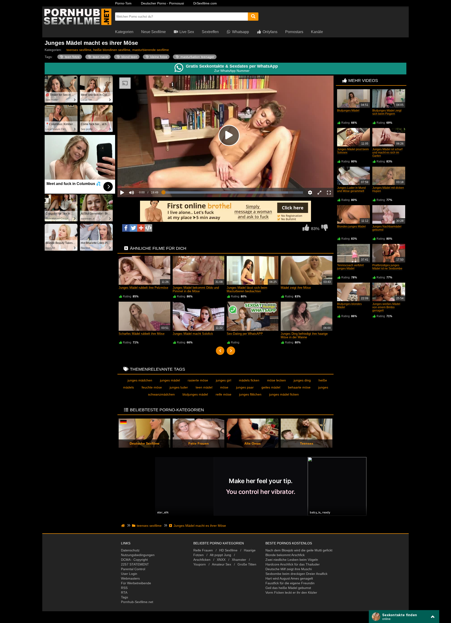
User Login (129, 574)
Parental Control (133, 569)
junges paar (245, 387)
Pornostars (294, 32)
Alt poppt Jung (220, 555)
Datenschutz (130, 550)
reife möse (223, 394)
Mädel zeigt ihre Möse (296, 287)
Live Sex (186, 32)
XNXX (221, 559)
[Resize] (319, 192)
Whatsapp (240, 32)
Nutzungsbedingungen (138, 555)
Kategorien (124, 32)
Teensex (306, 443)
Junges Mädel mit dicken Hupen (388, 189)
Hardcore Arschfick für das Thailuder (292, 564)
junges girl (223, 380)
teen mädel (204, 387)
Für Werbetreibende (136, 583)
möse (224, 387)
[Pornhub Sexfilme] (77, 25)
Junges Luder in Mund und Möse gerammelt (351, 189)
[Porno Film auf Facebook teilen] (126, 228)
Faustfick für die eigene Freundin (290, 583)
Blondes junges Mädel (351, 226)
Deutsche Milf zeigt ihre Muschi (288, 569)
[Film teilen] (141, 228)
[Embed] (148, 228)
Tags (124, 597)
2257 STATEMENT (135, 564)
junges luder (179, 387)
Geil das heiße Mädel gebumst (288, 588)
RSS (124, 588)
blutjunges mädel (195, 394)
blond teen (129, 57)
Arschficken (201, 559)
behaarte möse (299, 387)
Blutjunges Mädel (348, 110)
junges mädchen (140, 380)
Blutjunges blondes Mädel (349, 305)
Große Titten (246, 564)
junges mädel (170, 380)
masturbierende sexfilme (150, 50)
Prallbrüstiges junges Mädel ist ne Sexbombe (387, 267)
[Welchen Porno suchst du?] (253, 16)
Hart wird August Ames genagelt (289, 578)
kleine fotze (158, 57)
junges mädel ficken (284, 394)
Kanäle (317, 32)
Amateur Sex (221, 564)
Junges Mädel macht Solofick (193, 333)
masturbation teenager (196, 57)
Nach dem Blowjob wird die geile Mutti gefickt (298, 550)
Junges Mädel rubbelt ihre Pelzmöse (143, 287)
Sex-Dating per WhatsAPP (245, 333)
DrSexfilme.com (205, 3)
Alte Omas (252, 443)
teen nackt (100, 57)
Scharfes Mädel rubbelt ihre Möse (141, 333)
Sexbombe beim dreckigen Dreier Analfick (296, 574)
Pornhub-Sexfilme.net (137, 602)
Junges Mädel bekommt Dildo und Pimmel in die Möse (196, 289)
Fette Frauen (198, 443)
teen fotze (72, 57)
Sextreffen (210, 32)
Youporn (199, 564)
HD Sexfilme (228, 550)
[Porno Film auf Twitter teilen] (133, 228)
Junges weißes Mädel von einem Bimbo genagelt (386, 307)
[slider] (139, 178)
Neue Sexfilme (153, 32)
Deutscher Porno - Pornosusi (162, 3)
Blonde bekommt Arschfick (285, 555)
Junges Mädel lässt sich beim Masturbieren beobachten (247, 289)
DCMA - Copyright (134, 559)
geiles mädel (270, 387)
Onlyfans (269, 32)
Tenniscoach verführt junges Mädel (350, 267)
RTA (124, 592)
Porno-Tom (123, 3)
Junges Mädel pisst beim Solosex (353, 151)
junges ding (302, 380)
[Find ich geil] (306, 229)
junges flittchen (250, 394)
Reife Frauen (203, 550)
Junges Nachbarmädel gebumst (386, 228)
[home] (123, 525)
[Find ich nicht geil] (324, 229)
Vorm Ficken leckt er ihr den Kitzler (291, 592)
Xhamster (239, 559)
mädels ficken (249, 380)
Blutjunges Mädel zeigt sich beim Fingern (386, 112)
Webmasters (130, 578)
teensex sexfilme (78, 50)
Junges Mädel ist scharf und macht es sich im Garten (387, 153)
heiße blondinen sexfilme (111, 50)
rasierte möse (198, 380)
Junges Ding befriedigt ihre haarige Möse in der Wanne (304, 335)
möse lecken (276, 380)
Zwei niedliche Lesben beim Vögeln (291, 559)
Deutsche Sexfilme (144, 443)
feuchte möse (152, 387)
